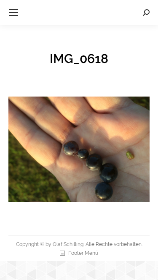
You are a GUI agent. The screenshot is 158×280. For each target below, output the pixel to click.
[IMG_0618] (79, 149)
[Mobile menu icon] (13, 13)
